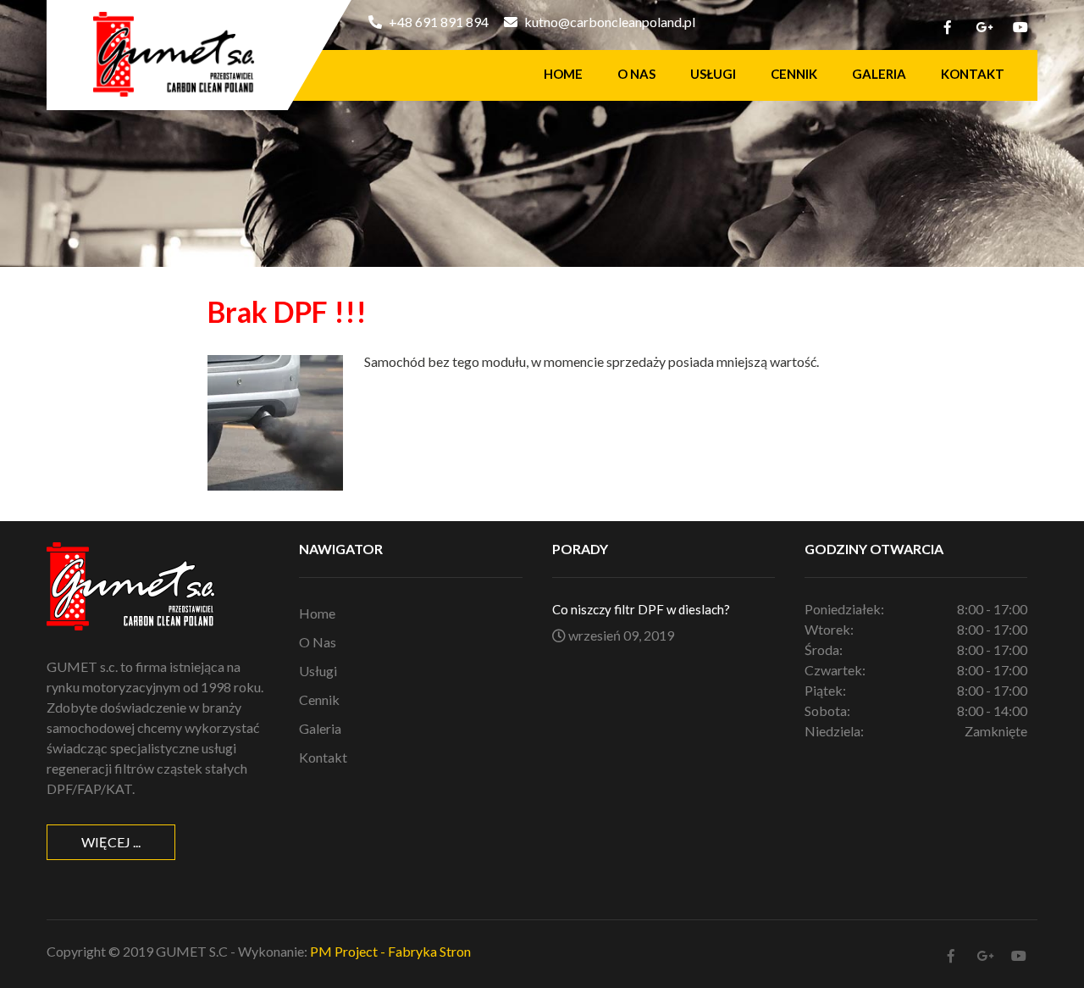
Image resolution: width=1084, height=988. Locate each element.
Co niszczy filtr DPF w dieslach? (641, 609)
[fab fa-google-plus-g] (984, 29)
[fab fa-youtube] (1020, 29)
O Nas (636, 73)
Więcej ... (111, 842)
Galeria (879, 73)
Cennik (794, 73)
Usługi (713, 73)
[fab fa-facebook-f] (948, 29)
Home (563, 73)
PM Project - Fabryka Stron (390, 951)
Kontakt (972, 73)
